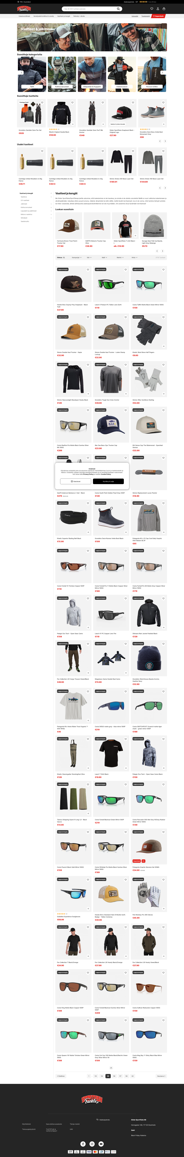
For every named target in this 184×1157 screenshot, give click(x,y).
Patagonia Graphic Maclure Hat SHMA (146, 867)
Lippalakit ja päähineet (29, 211)
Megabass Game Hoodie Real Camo (107, 679)
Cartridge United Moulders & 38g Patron (30, 180)
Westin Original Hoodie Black (59, 132)
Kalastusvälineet (24, 16)
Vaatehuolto (25, 221)
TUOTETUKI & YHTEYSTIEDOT (51, 1130)
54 (102, 1076)
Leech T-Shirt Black (102, 774)
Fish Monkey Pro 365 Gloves (143, 915)
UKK (71, 1129)
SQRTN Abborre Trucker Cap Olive (95, 242)
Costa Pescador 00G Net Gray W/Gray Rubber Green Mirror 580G (149, 821)
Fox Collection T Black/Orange (67, 962)
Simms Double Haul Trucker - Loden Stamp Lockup (110, 353)
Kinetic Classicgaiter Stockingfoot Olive (71, 774)
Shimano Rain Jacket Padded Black (145, 633)
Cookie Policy (106, 474)
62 (133, 1076)
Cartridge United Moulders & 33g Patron (91, 180)
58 (126, 1076)
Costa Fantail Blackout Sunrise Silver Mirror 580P (110, 1009)
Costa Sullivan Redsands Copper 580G (146, 1008)
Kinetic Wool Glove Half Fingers (143, 352)
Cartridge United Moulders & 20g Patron (60, 180)
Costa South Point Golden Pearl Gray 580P (110, 493)
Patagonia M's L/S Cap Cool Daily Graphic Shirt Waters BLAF (147, 539)
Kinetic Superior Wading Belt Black (69, 538)
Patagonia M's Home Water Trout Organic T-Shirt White (72, 728)
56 (114, 1076)
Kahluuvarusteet (26, 207)
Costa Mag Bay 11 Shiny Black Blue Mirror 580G (147, 1056)
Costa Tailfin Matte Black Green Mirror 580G (148, 305)
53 (96, 1076)
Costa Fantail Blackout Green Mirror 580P (109, 820)
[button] (151, 2)
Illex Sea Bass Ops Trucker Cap (106, 445)
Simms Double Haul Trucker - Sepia (69, 352)
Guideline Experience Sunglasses (68, 916)
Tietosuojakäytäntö (28, 1129)
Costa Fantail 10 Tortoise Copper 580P (70, 586)
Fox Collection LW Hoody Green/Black (146, 962)
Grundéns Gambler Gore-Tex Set (30, 130)
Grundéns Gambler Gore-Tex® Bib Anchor (91, 131)
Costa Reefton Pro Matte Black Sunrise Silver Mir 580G (73, 446)
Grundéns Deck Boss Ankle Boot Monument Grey (151, 133)
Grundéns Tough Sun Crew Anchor (107, 400)
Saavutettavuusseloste (54, 1124)
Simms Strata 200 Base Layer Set (121, 179)
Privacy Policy (88, 474)
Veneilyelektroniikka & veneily (43, 16)
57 (120, 1076)
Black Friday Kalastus (138, 1135)
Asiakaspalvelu (129, 2)
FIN (25, 2)
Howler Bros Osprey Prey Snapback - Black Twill (72, 306)
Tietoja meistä (75, 1124)
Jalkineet (24, 204)
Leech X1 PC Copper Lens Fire (105, 633)
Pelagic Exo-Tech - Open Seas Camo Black (148, 774)
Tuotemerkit (146, 16)
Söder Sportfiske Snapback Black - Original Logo (122, 131)
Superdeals (159, 16)
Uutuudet (135, 16)
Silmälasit (24, 218)
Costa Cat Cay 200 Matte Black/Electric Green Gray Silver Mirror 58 (111, 1056)
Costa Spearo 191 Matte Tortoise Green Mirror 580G (73, 1056)
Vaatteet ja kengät (63, 16)
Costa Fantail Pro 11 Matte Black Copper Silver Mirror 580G (111, 587)
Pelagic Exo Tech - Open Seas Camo (70, 633)
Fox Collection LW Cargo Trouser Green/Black (73, 679)
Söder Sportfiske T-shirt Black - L (125, 242)
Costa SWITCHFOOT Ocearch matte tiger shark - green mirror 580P (147, 728)
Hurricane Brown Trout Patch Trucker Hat (67, 242)
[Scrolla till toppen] (111, 1068)
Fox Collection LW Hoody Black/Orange (108, 962)
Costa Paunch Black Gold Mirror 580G (70, 867)
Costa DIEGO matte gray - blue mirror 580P (110, 726)
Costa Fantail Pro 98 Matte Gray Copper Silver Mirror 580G (149, 587)
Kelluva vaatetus (26, 214)
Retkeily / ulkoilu (79, 16)
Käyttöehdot (26, 1124)
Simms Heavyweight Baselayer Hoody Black (72, 400)
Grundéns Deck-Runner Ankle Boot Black (109, 538)
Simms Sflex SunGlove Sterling (143, 400)
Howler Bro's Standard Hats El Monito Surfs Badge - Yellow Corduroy (110, 916)
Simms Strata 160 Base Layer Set (151, 179)
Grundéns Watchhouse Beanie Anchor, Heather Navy (146, 680)
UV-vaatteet (25, 200)
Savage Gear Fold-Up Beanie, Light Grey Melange (152, 242)
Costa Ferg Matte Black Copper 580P (70, 1008)
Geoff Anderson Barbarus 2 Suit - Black (71, 493)
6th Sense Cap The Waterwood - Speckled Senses (148, 446)
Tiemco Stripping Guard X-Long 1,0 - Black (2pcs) (72, 821)
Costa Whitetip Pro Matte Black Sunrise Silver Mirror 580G (111, 868)
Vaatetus (24, 197)
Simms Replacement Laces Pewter (145, 493)
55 (108, 1076)
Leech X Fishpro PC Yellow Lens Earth (108, 305)
